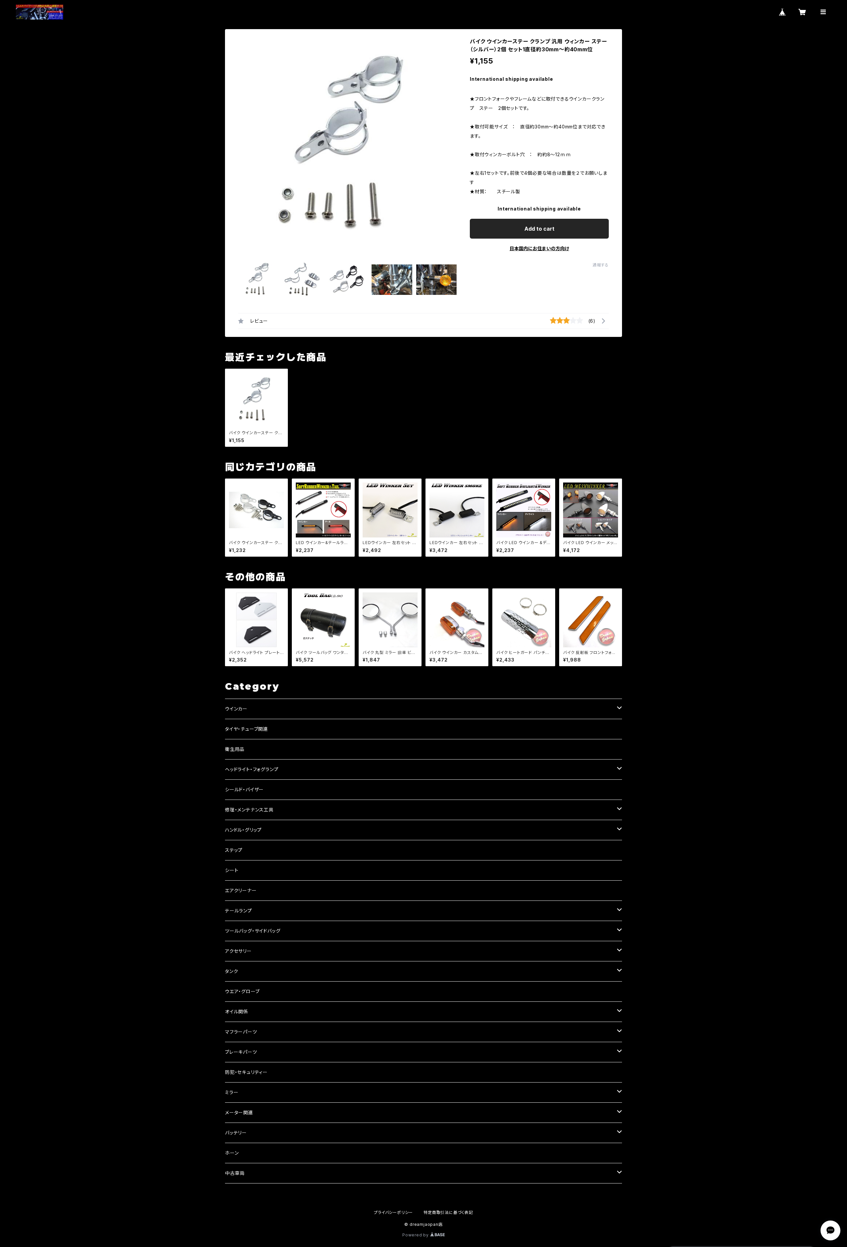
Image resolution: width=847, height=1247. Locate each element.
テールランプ (238, 910)
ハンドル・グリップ (243, 830)
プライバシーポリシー (393, 1212)
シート (231, 870)
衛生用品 (235, 749)
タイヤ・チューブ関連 (246, 729)
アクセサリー (238, 951)
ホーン (232, 1153)
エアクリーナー (241, 890)
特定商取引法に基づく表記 (448, 1212)
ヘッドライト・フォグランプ (251, 769)
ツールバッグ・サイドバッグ (252, 931)
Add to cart (539, 228)
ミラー (231, 1092)
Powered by (416, 1234)
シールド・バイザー (244, 789)
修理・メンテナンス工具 (249, 809)
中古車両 (235, 1173)
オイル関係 (236, 1011)
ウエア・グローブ (242, 991)
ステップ (234, 850)
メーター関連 (239, 1112)
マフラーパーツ (241, 1032)
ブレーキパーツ (241, 1052)
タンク (231, 971)
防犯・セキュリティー (246, 1072)
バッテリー (236, 1132)
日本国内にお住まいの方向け (539, 248)
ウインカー (236, 709)
